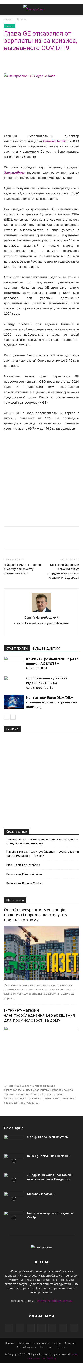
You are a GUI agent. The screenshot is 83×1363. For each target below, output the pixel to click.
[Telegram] (17, 64)
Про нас (61, 1347)
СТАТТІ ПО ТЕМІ (17, 648)
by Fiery (51, 1358)
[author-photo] (41, 612)
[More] (45, 64)
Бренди (57, 1343)
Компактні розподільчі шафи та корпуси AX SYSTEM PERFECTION (52, 663)
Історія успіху (41, 1343)
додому (8, 19)
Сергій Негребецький (41, 617)
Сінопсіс (70, 1343)
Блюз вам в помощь (41, 1194)
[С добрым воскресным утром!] (14, 1142)
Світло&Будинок (26, 1347)
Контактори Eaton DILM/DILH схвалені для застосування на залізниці (51, 702)
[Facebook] (8, 64)
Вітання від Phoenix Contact (25, 883)
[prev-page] (6, 717)
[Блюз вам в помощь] (14, 1199)
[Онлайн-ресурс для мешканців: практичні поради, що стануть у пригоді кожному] (41, 953)
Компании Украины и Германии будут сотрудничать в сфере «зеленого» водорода (63, 571)
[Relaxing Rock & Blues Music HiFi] (14, 1161)
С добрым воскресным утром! (48, 1137)
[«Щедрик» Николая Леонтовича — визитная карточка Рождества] (14, 1180)
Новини (22, 19)
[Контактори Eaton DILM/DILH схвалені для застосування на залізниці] (14, 702)
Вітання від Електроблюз (23, 865)
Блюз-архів (46, 1347)
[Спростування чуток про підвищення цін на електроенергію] (14, 683)
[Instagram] (20, 1328)
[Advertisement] (41, 477)
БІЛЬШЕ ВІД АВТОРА (46, 648)
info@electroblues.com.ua (54, 1301)
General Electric (55, 141)
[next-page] (13, 717)
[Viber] (36, 64)
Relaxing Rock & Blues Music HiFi (48, 1156)
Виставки (24, 1343)
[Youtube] (46, 630)
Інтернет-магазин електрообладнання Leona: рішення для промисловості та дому (42, 853)
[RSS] (52, 1328)
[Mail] (41, 1328)
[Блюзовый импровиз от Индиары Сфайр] (14, 1218)
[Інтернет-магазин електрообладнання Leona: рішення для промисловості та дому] (41, 1054)
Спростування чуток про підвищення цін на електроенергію (46, 683)
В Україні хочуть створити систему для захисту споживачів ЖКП (22, 569)
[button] (6, 9)
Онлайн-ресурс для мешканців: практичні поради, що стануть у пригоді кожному (42, 841)
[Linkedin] (27, 64)
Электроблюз (14, 172)
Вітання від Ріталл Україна (24, 874)
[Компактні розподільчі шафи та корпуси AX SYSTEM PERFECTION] (14, 664)
